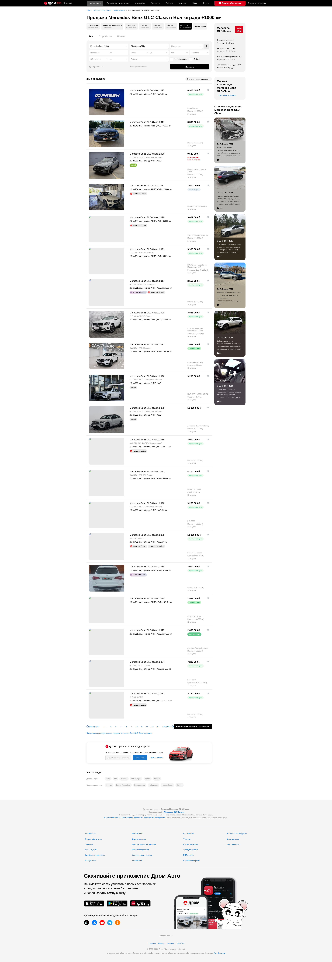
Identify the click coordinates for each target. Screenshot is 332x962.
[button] (157, 779)
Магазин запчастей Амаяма (144, 844)
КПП (173, 53)
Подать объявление (93, 839)
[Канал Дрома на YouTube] (102, 922)
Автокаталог (137, 861)
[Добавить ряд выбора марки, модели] (206, 46)
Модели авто (165, 936)
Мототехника (137, 833)
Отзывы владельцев (140, 850)
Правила (170, 944)
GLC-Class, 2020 (225, 144)
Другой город (200, 26)
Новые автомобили (112, 818)
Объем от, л (95, 59)
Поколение (176, 46)
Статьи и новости (190, 844)
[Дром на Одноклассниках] (117, 922)
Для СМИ (180, 944)
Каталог (182, 3)
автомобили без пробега (154, 818)
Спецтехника (90, 861)
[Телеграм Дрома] (109, 922)
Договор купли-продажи (142, 855)
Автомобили (95, 3)
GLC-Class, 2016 (225, 289)
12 (147, 726)
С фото (197, 59)
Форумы (186, 839)
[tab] (91, 38)
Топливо (195, 53)
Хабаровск (153, 785)
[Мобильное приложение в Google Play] (117, 903)
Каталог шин (188, 833)
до (151, 53)
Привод (134, 59)
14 (157, 726)
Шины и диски (91, 850)
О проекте (152, 944)
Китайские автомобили (95, 855)
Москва (69, 3)
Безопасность (233, 839)
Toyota (147, 778)
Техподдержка (233, 844)
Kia (115, 778)
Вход (257, 3)
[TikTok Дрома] (86, 922)
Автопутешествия (190, 850)
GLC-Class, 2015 (225, 386)
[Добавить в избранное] (208, 90)
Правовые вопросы (191, 861)
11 (142, 726)
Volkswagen (136, 778)
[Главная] (52, 3)
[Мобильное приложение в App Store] (94, 903)
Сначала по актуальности (197, 79)
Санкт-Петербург (123, 785)
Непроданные (181, 59)
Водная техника (139, 839)
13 (152, 726)
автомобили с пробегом (132, 818)
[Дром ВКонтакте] (94, 922)
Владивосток (139, 785)
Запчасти (155, 3)
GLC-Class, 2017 (225, 241)
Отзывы (169, 3)
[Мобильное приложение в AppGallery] (140, 903)
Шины (194, 3)
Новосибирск (167, 785)
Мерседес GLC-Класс (224, 30)
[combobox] (108, 46)
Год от (133, 53)
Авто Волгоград (219, 953)
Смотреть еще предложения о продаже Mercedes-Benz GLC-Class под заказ (119, 733)
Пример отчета (156, 758)
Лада (108, 778)
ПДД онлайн (188, 855)
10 (136, 726)
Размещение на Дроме (237, 833)
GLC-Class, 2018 (225, 192)
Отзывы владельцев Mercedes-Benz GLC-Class (227, 110)
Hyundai (124, 778)
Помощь (161, 944)
